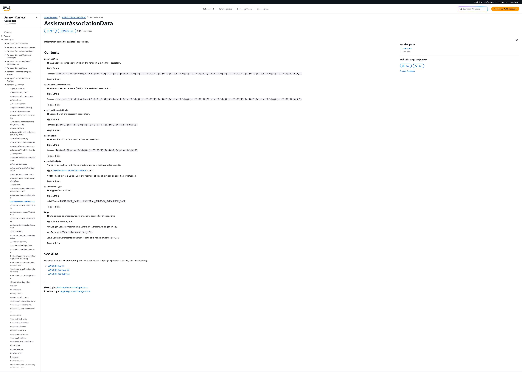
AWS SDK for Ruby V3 (59, 273)
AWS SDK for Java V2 (58, 270)
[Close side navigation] (37, 17)
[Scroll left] (200, 9)
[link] (96, 17)
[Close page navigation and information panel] (517, 40)
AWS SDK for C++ (56, 266)
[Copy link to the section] (42, 52)
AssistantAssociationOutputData (69, 170)
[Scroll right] (270, 9)
